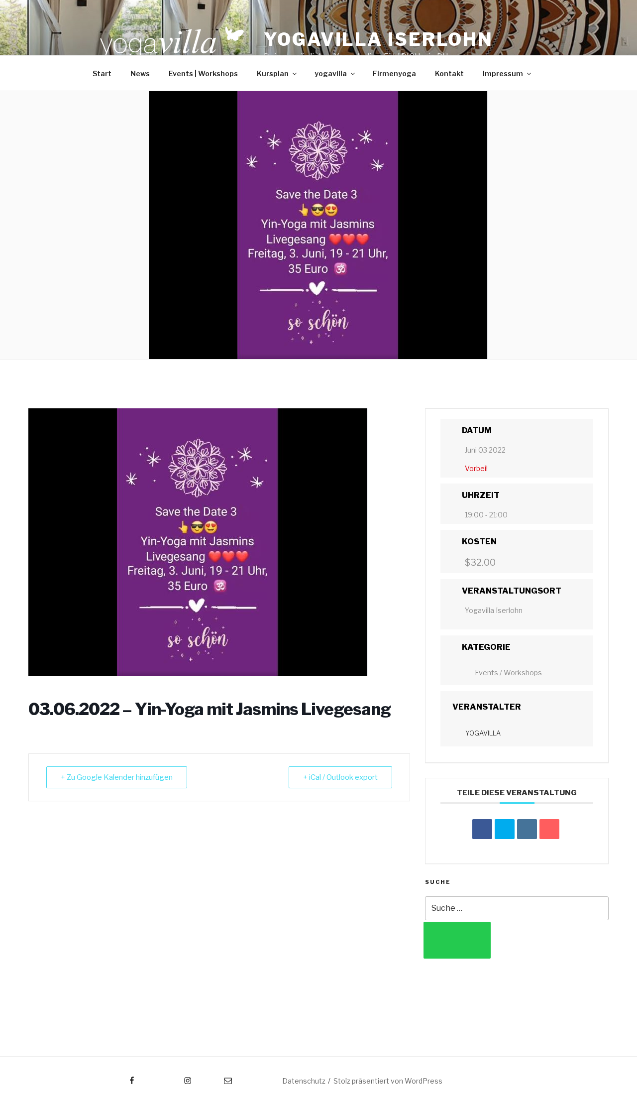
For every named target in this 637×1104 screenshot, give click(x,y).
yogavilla (331, 73)
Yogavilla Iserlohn (378, 39)
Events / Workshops (508, 672)
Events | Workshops (203, 73)
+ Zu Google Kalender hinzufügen (117, 777)
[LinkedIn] (527, 829)
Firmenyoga (394, 73)
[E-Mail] (549, 829)
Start (102, 73)
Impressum (503, 73)
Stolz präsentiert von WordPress (387, 1081)
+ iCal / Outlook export (340, 777)
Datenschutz (303, 1081)
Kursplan (273, 73)
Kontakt (449, 73)
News (140, 73)
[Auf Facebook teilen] (482, 829)
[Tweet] (505, 829)
